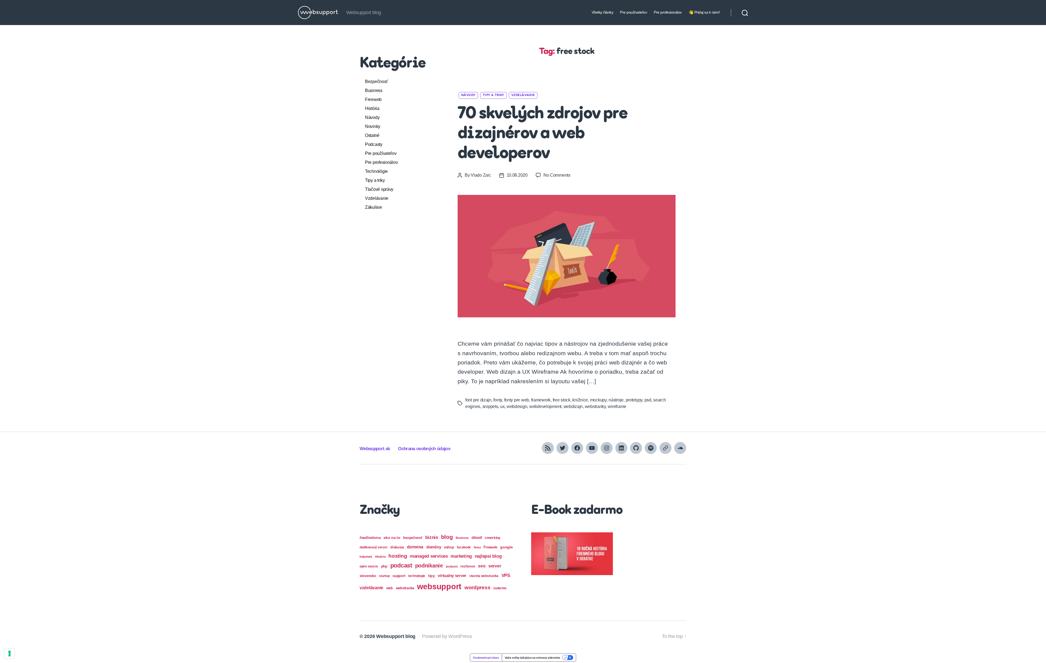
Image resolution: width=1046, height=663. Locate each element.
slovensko (368, 576)
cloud (477, 537)
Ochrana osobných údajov (424, 448)
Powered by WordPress (447, 636)
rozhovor (467, 566)
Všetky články (602, 12)
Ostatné (372, 135)
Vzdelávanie (376, 198)
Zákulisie (373, 207)
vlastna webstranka (483, 576)
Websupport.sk (375, 448)
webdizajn (573, 406)
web (389, 588)
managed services (429, 556)
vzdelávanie (371, 587)
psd (647, 400)
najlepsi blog (488, 556)
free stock (561, 400)
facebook (464, 547)
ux (502, 406)
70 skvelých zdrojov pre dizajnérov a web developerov (543, 134)
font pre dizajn (478, 400)
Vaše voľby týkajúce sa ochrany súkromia (532, 657)
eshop (449, 547)
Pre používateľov (633, 12)
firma (477, 547)
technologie (416, 576)
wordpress (477, 587)
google (506, 547)
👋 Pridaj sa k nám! (704, 12)
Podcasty (373, 144)
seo (481, 565)
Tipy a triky (375, 180)
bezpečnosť (412, 538)
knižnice (580, 400)
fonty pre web (516, 400)
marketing (461, 556)
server (494, 566)
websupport (439, 586)
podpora (452, 566)
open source (369, 566)
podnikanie (429, 566)
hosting (397, 556)
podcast (401, 565)
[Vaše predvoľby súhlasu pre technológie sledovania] (9, 653)
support (399, 576)
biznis (431, 537)
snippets (490, 406)
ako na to (392, 537)
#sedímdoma (370, 538)
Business (373, 90)
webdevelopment (545, 406)
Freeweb (373, 99)
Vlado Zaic (481, 175)
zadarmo (499, 588)
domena (415, 546)
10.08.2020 (517, 175)
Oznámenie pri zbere (486, 657)
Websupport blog (395, 636)
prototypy (634, 400)
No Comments (556, 175)
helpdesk (366, 556)
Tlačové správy (379, 189)
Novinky (372, 126)
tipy (431, 575)
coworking (492, 538)
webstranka (405, 588)
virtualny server (452, 575)
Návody (372, 117)
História (372, 108)
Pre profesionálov (668, 12)
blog (447, 537)
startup (384, 576)
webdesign (517, 406)
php (384, 566)
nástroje (616, 400)
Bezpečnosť (376, 81)
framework (541, 400)
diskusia (397, 547)
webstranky (595, 406)
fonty (497, 400)
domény (433, 547)
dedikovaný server (373, 547)
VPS (505, 575)
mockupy (598, 400)
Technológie (376, 171)
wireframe (617, 406)
